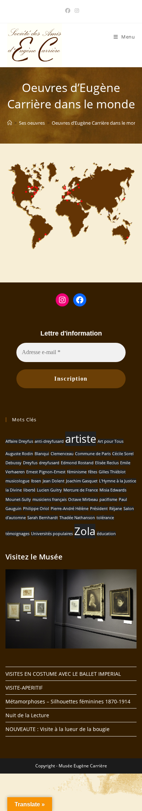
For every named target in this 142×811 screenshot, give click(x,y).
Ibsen (36, 480)
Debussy (13, 462)
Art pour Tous (110, 441)
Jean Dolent (53, 480)
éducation (106, 533)
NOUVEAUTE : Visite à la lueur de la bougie (57, 729)
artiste (80, 438)
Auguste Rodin (19, 453)
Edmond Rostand (77, 462)
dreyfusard (49, 462)
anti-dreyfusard (49, 441)
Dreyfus (30, 462)
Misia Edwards (112, 490)
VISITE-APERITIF (24, 687)
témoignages (17, 533)
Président (99, 508)
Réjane (115, 508)
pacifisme (108, 499)
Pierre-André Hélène (69, 508)
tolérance (105, 517)
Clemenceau (62, 453)
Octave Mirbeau (83, 499)
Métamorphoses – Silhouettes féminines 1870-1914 (67, 701)
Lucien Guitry (49, 490)
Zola (84, 531)
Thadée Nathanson (77, 517)
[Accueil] (9, 123)
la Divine (13, 490)
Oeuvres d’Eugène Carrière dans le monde (97, 123)
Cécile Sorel (123, 453)
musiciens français (49, 499)
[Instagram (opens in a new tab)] (75, 10)
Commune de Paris (93, 453)
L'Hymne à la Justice (117, 480)
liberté (29, 490)
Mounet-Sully (18, 499)
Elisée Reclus (107, 462)
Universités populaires (52, 533)
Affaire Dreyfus (19, 441)
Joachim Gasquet (82, 480)
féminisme (77, 471)
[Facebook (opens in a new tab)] (67, 10)
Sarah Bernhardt (42, 517)
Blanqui (42, 453)
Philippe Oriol (36, 508)
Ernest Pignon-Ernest (46, 471)
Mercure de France (80, 490)
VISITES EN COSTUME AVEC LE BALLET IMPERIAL (63, 673)
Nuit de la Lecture (27, 715)
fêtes (92, 471)
